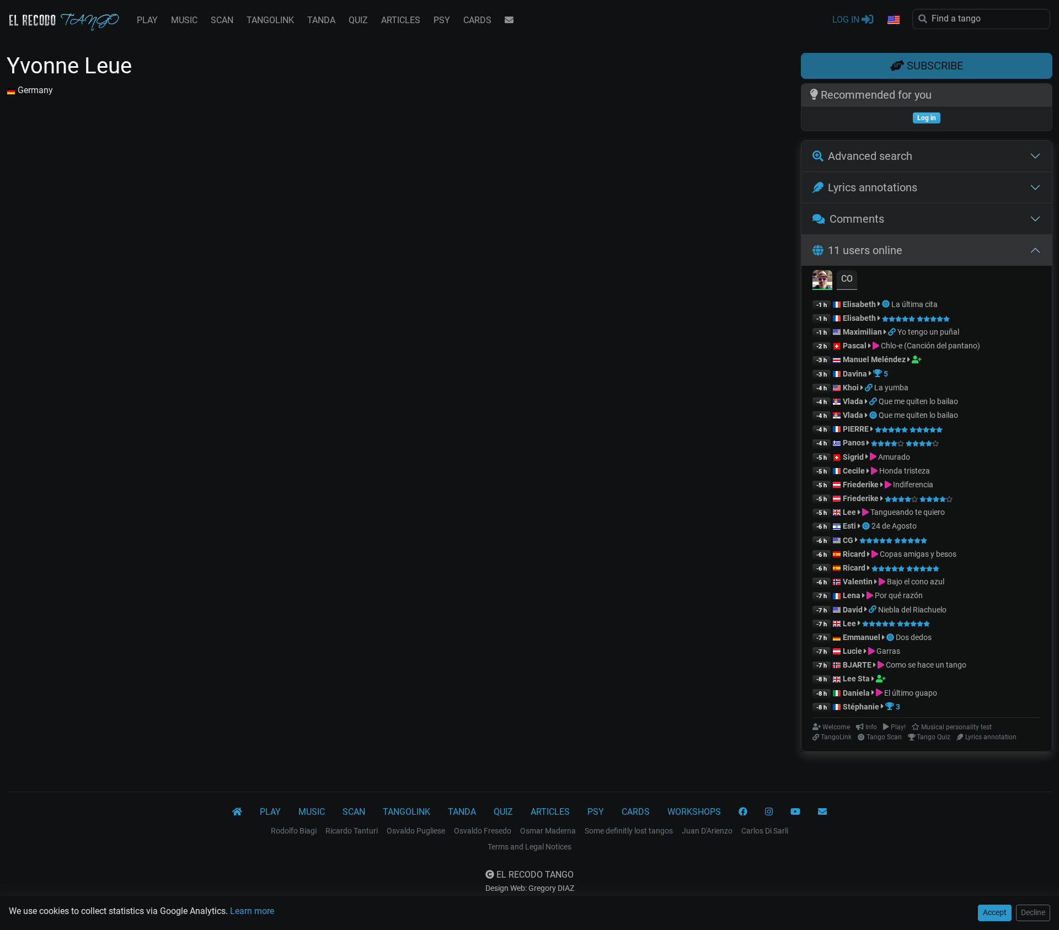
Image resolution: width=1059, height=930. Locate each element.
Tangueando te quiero (907, 512)
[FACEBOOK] (743, 812)
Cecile (854, 470)
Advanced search (870, 156)
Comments (857, 218)
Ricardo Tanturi (351, 830)
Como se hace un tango (925, 664)
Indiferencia (912, 484)
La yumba (891, 387)
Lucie (852, 651)
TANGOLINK (270, 20)
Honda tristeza (904, 470)
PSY (442, 20)
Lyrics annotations (872, 187)
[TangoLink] (892, 331)
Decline (1033, 912)
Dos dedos (914, 637)
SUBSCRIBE (933, 65)
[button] (893, 20)
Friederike (861, 484)
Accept (995, 912)
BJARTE (857, 664)
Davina (855, 373)
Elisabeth (859, 304)
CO (847, 278)
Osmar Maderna (548, 830)
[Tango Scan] (886, 304)
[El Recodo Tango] (237, 812)
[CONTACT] (509, 20)
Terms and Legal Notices (529, 846)
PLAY (147, 20)
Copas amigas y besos (917, 554)
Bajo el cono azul (914, 581)
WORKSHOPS (694, 812)
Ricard (854, 554)
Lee (849, 512)
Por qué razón (898, 595)
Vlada (853, 401)
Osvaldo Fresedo (482, 830)
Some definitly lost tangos (629, 830)
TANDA (321, 20)
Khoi (851, 387)
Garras (887, 651)
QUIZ (358, 20)
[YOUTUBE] (795, 812)
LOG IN (847, 19)
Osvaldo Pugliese (416, 830)
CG (848, 540)
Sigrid (853, 457)
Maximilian (862, 331)
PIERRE (856, 428)
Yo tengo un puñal (928, 331)
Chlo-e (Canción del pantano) (929, 345)
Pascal (855, 345)
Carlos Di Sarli (764, 830)
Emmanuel (861, 637)
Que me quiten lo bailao (918, 401)
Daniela (857, 693)
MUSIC (184, 20)
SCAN (222, 20)
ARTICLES (400, 20)
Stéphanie (862, 706)
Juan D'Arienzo (707, 830)
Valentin (858, 581)
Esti (849, 526)
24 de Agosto (894, 526)
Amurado (893, 457)
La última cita (914, 304)
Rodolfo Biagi (294, 830)
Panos (854, 442)
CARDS (477, 20)
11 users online (865, 250)
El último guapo (909, 693)
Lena (851, 595)
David (853, 609)
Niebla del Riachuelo (912, 609)
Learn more (252, 911)
